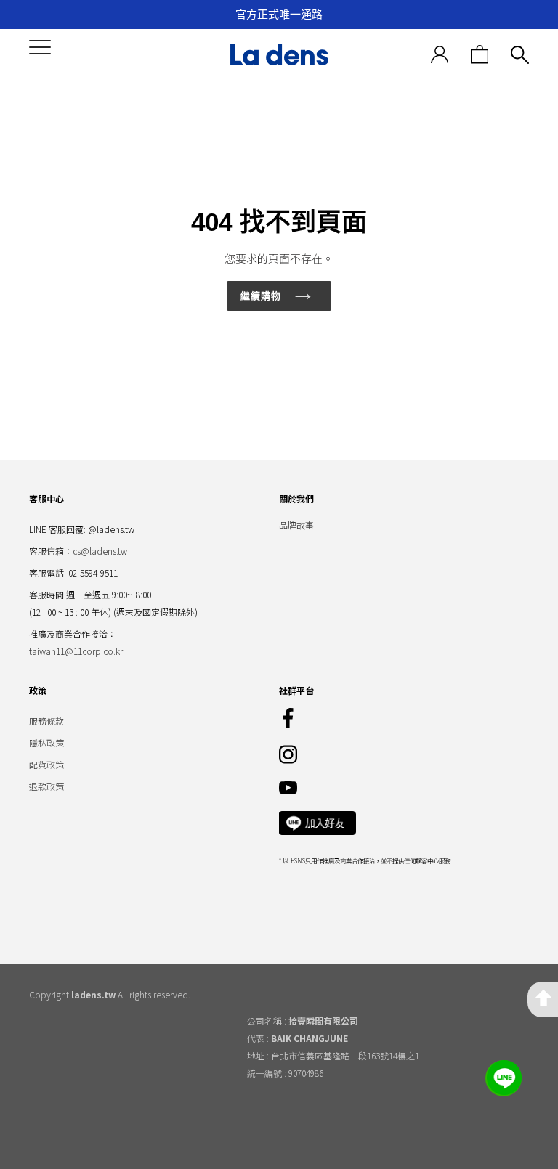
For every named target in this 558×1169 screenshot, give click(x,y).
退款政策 (46, 786)
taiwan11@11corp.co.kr (76, 651)
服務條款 (46, 720)
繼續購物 (260, 295)
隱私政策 (46, 742)
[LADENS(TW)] (279, 54)
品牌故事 (296, 524)
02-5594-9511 (93, 572)
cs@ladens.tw (100, 551)
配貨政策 (46, 764)
